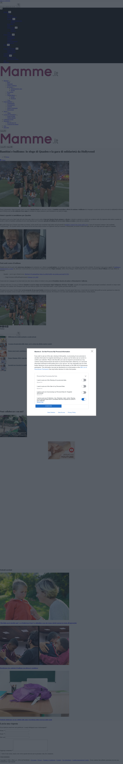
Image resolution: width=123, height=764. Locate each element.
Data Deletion (51, 412)
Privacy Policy (72, 412)
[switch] (83, 380)
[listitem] (61, 376)
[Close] (92, 351)
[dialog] (61, 382)
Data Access (61, 412)
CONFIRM (48, 406)
